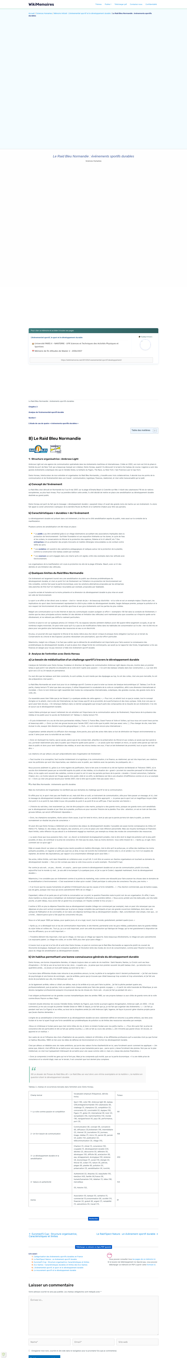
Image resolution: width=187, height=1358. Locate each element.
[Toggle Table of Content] (153, 430)
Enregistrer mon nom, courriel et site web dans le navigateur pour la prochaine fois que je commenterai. (74, 1351)
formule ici (151, 1265)
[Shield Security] (3, 1354)
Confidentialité (151, 4)
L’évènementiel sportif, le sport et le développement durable (56, 337)
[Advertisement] (93, 309)
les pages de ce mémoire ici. (144, 1259)
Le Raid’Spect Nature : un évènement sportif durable (127, 1234)
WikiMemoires (41, 4)
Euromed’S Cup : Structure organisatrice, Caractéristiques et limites (53, 1235)
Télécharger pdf (120, 4)
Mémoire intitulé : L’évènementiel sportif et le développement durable (82, 13)
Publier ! (108, 4)
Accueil (32, 13)
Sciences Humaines (44, 13)
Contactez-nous (136, 4)
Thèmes (98, 4)
